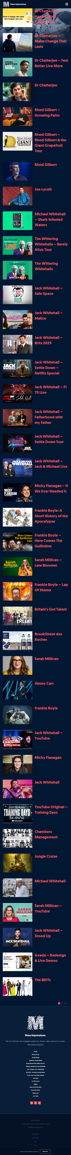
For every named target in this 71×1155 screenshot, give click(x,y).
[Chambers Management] (17, 838)
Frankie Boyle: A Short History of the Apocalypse (51, 516)
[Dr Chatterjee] (17, 91)
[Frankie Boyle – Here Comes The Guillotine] (17, 542)
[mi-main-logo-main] (15, 2)
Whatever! (45, 1151)
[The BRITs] (17, 986)
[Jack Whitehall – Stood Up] (17, 937)
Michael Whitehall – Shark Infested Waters (50, 219)
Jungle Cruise (46, 856)
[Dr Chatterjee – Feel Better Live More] (17, 67)
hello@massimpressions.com (35, 1127)
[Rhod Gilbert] (17, 171)
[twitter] (35, 1102)
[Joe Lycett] (17, 196)
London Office (35, 1138)
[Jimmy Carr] (17, 690)
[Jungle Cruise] (17, 863)
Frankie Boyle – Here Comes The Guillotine (48, 541)
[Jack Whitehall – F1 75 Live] (17, 393)
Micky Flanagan (48, 757)
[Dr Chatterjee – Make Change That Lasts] (17, 42)
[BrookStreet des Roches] (17, 640)
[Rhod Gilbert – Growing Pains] (17, 116)
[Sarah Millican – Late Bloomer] (17, 566)
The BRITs (43, 979)
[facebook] (39, 1102)
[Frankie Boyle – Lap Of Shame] (17, 591)
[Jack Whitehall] (17, 789)
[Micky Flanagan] (17, 764)
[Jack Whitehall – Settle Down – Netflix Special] (17, 369)
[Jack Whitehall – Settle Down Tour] (17, 443)
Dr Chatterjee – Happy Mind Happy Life (48, 16)
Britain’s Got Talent (51, 609)
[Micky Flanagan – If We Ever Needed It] (17, 492)
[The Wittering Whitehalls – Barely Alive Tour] (17, 245)
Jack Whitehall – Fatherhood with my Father (49, 417)
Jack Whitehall (47, 782)
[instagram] (31, 1102)
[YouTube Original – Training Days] (17, 813)
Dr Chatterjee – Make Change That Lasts (50, 41)
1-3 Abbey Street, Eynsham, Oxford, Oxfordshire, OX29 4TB (35, 1124)
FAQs (35, 1141)
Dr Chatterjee (46, 85)
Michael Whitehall (50, 881)
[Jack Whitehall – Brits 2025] (17, 344)
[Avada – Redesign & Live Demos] (17, 962)
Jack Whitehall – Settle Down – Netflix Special (49, 368)
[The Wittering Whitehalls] (17, 270)
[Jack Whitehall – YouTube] (17, 739)
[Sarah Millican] (17, 665)
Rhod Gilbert (46, 164)
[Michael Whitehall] (17, 887)
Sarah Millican (47, 658)
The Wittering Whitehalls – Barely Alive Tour (51, 244)
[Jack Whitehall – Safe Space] (17, 295)
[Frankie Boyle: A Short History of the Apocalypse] (17, 517)
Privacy (35, 1145)
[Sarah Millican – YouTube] (17, 912)
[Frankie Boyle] (17, 714)
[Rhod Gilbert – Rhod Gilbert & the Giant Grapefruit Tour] (17, 141)
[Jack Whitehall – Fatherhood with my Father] (17, 418)
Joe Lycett (43, 189)
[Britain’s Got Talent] (17, 616)
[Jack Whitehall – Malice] (17, 319)
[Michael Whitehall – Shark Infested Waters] (17, 220)
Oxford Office (35, 1134)
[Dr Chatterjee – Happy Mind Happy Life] (17, 17)
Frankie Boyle (46, 708)
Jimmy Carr (44, 683)
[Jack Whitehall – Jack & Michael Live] (17, 467)
